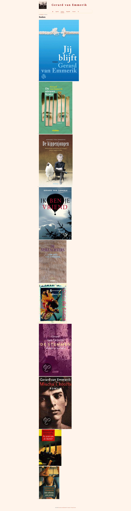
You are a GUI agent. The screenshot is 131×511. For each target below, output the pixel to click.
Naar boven (73, 507)
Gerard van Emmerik (62, 507)
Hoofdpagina (41, 14)
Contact (68, 507)
